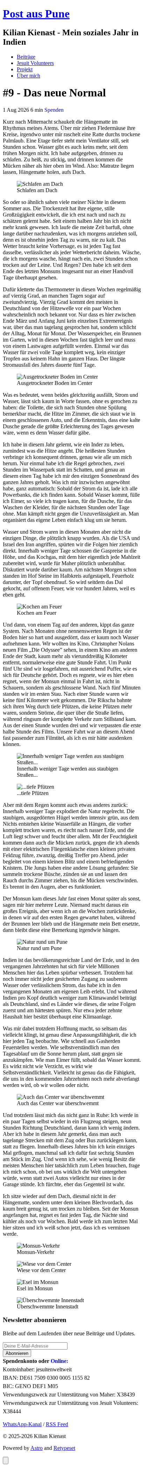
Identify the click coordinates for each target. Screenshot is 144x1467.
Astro (36, 1448)
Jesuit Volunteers (35, 63)
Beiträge (26, 57)
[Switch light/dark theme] (5, 1460)
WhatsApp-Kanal (22, 1424)
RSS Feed (57, 1424)
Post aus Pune (36, 13)
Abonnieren (17, 1353)
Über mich (28, 76)
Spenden (54, 110)
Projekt (25, 69)
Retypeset (64, 1448)
